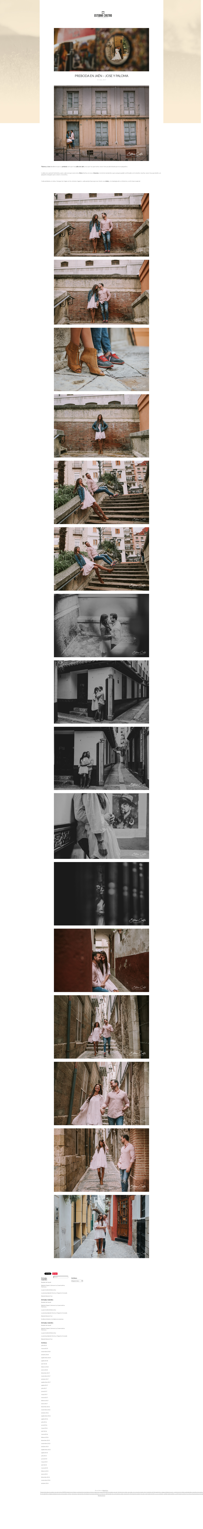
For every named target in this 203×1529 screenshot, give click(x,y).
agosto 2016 (44, 1419)
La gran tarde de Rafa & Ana (48, 1290)
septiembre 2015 (46, 1449)
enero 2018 (44, 1370)
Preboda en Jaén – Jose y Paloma (101, 76)
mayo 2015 (44, 1462)
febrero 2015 (44, 1471)
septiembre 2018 (46, 1357)
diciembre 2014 (45, 1477)
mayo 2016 (44, 1428)
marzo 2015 (44, 1468)
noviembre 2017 (45, 1376)
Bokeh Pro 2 (105, 1490)
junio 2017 (44, 1391)
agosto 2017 (44, 1385)
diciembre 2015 (45, 1440)
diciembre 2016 (45, 1406)
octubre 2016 (45, 1413)
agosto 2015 (44, 1452)
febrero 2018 (44, 1367)
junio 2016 (44, 1425)
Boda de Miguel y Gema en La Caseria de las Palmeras (53, 1286)
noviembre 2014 (45, 1480)
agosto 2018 (44, 1360)
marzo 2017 (44, 1397)
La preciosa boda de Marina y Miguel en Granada (54, 1293)
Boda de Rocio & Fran (46, 1296)
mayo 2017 (44, 1394)
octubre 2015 (45, 1446)
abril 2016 (44, 1431)
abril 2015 (44, 1465)
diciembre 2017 (45, 1373)
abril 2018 (44, 1364)
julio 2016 (44, 1422)
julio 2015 (44, 1456)
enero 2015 (44, 1474)
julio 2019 (44, 1345)
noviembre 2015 (45, 1443)
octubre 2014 (45, 1483)
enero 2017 (44, 1403)
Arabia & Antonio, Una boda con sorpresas (52, 1319)
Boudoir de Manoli (46, 1282)
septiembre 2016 (46, 1416)
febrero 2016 (44, 1437)
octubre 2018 (45, 1354)
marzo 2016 (44, 1434)
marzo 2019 (44, 1348)
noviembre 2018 (45, 1351)
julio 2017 (44, 1388)
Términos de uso (101, 1495)
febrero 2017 (44, 1400)
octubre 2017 (45, 1379)
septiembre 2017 (46, 1382)
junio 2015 (44, 1459)
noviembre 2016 (45, 1410)
